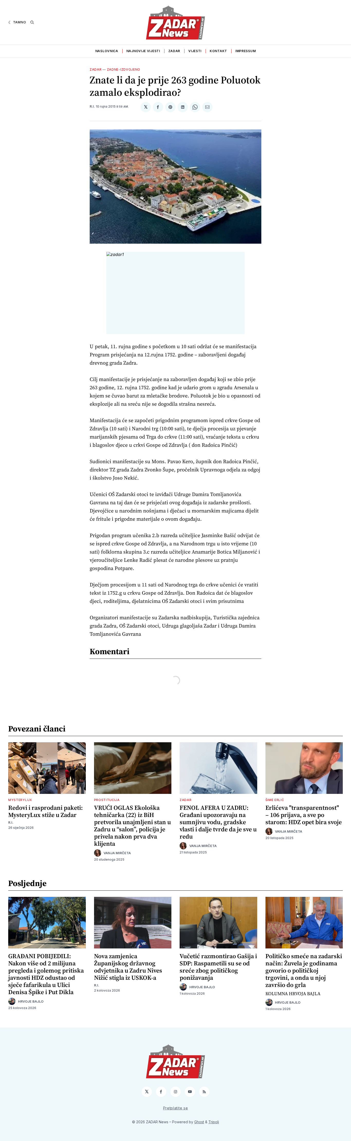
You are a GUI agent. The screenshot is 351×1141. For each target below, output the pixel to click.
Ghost (199, 1122)
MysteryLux (20, 800)
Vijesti (194, 51)
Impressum (245, 51)
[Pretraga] (32, 22)
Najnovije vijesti (143, 51)
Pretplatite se (175, 1108)
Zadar (174, 51)
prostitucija (107, 800)
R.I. (92, 106)
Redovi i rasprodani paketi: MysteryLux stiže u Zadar (45, 811)
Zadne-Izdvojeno (124, 69)
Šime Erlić (274, 800)
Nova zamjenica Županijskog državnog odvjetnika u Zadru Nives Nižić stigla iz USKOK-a (128, 967)
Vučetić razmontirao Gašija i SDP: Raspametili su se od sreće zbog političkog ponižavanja (218, 967)
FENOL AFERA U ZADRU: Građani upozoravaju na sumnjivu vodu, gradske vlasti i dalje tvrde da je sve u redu (218, 822)
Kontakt (218, 51)
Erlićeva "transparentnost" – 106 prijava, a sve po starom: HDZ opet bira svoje (303, 814)
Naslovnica (106, 51)
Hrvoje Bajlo (30, 1001)
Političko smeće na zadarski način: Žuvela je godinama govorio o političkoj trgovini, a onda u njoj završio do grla (303, 970)
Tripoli (213, 1122)
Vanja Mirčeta (117, 853)
